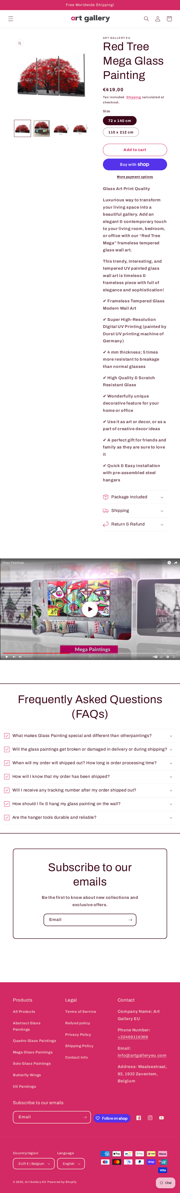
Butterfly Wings (27, 1075)
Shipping (133, 97)
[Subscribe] (130, 920)
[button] (10, 18)
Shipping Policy (79, 1046)
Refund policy (77, 1023)
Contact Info (76, 1057)
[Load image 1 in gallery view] (22, 128)
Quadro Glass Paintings (34, 1041)
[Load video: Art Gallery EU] (90, 609)
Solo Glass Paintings (32, 1063)
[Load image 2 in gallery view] (41, 128)
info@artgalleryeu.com (142, 1055)
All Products (24, 1012)
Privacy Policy (78, 1035)
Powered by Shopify (62, 1182)
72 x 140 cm (119, 121)
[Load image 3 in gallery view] (60, 128)
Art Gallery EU (35, 1182)
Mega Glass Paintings (33, 1052)
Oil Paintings (24, 1086)
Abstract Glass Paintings (27, 1026)
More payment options (135, 177)
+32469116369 (133, 1037)
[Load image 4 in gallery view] (80, 128)
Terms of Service (80, 1012)
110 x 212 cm (121, 132)
